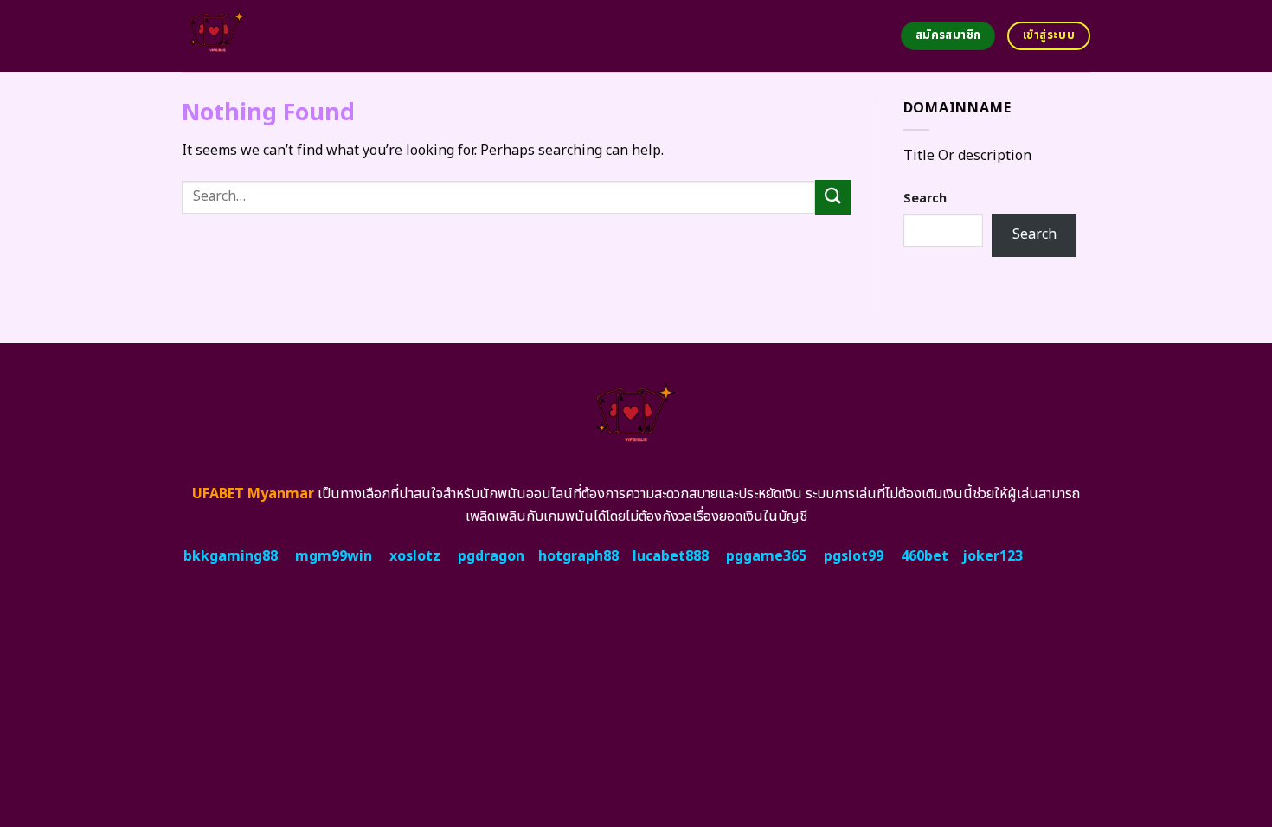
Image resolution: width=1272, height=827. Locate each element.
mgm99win (333, 556)
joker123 (992, 556)
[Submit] (832, 197)
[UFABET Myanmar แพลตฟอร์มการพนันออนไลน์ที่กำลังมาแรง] (283, 36)
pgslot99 (853, 556)
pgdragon (491, 556)
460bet (924, 556)
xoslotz (414, 556)
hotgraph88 (578, 556)
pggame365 (766, 556)
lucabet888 (671, 556)
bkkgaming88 (230, 556)
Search (925, 198)
